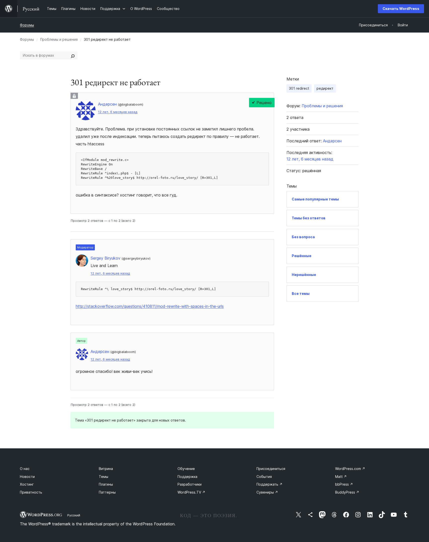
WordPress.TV (191, 492)
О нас (25, 468)
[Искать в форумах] (72, 55)
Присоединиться (270, 468)
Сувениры (267, 492)
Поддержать (269, 484)
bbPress (344, 484)
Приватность (31, 492)
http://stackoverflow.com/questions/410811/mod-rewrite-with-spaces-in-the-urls (150, 306)
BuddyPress (347, 492)
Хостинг (27, 484)
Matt (341, 476)
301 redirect (299, 88)
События (264, 476)
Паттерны (107, 492)
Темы (103, 476)
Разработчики (190, 484)
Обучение (186, 468)
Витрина (106, 468)
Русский (73, 515)
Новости (27, 476)
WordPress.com (350, 468)
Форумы (27, 25)
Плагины (106, 484)
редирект (325, 88)
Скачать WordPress (401, 8)
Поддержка (187, 476)
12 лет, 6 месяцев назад (117, 112)
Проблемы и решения (59, 39)
